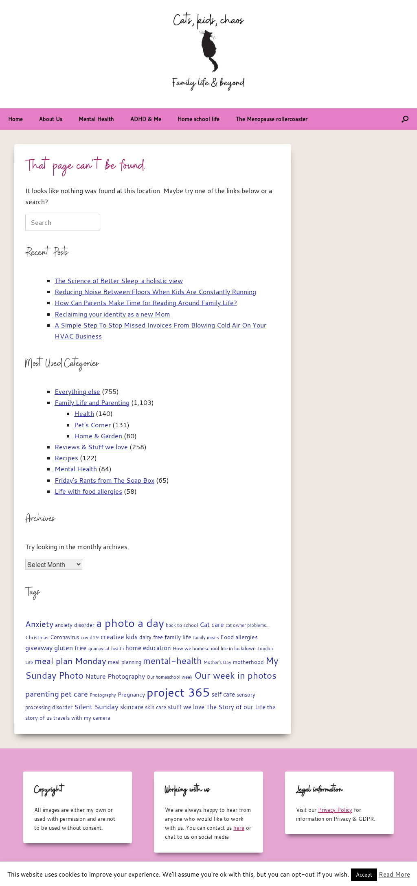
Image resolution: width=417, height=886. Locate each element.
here (238, 827)
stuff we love (186, 707)
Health (84, 413)
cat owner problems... (248, 625)
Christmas (36, 637)
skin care (155, 707)
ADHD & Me (145, 119)
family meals (206, 637)
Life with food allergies (88, 491)
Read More (394, 874)
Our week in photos (235, 675)
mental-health (172, 660)
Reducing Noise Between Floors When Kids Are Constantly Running (155, 291)
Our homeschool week (170, 677)
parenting (42, 693)
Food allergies (239, 637)
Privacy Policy (335, 809)
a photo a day (130, 623)
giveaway (39, 647)
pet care (74, 694)
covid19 (90, 637)
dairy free (151, 637)
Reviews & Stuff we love (91, 446)
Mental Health (96, 119)
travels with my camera (81, 718)
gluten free (70, 647)
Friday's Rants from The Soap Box (104, 480)
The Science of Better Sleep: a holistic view (119, 280)
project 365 (178, 692)
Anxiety (39, 623)
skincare (131, 707)
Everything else (77, 391)
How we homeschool (196, 648)
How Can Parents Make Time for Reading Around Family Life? (146, 302)
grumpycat (99, 648)
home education (148, 648)
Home (15, 119)
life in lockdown (238, 648)
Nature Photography (115, 676)
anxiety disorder (74, 625)
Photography (103, 695)
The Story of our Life (236, 707)
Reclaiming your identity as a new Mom (112, 314)
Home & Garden (98, 435)
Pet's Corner (92, 424)
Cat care (212, 624)
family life (178, 637)
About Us (50, 119)
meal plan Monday (70, 660)
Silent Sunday (96, 706)
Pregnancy (131, 694)
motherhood (248, 662)
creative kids (119, 636)
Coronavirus (64, 637)
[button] (405, 119)
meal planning (124, 662)
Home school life (198, 119)
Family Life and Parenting (92, 402)
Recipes (66, 457)
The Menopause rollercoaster (271, 119)
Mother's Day (217, 662)
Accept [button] (364, 874)
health (117, 648)
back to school (182, 625)
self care (223, 694)
